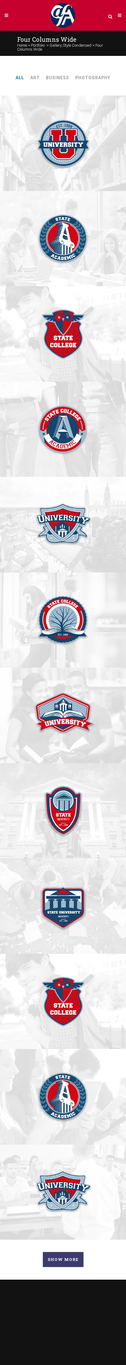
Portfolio (38, 45)
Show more (63, 1259)
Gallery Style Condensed (70, 45)
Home (22, 45)
